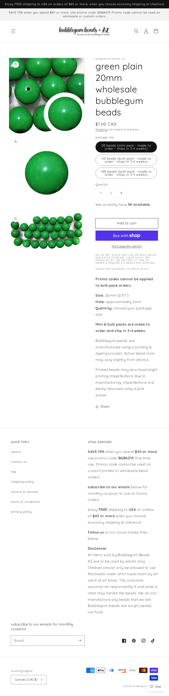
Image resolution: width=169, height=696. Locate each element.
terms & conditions (25, 502)
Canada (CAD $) (26, 679)
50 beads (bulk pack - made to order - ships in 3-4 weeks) (126, 160)
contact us (19, 462)
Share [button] (105, 406)
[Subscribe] (79, 640)
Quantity (101, 184)
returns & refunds (24, 492)
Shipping (101, 129)
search (16, 452)
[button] (13, 31)
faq (13, 472)
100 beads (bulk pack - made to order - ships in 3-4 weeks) (126, 173)
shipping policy (22, 482)
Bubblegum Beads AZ (145, 686)
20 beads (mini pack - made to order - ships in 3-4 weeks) (126, 147)
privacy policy (21, 512)
